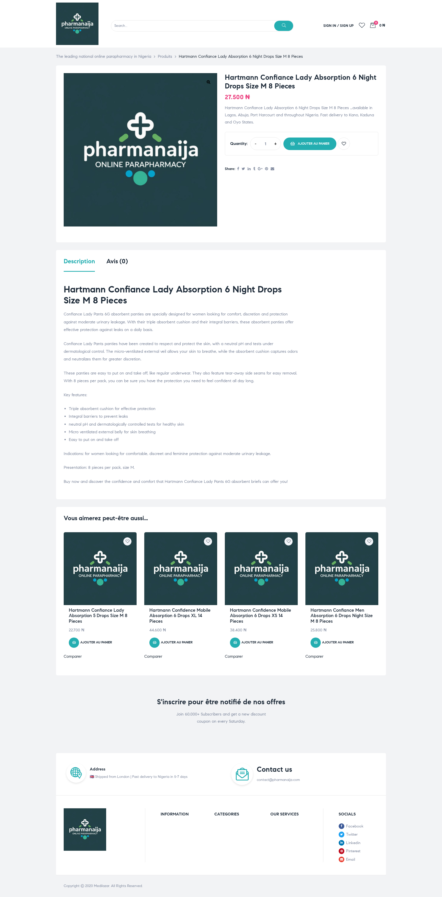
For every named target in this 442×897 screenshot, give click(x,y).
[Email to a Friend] (272, 169)
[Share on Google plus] (260, 169)
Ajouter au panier (313, 144)
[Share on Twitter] (243, 169)
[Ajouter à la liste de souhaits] (344, 144)
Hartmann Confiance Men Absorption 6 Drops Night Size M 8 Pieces (342, 615)
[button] (208, 81)
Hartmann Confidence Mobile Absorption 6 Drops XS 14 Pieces (260, 615)
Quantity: (239, 143)
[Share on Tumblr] (254, 169)
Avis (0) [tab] (117, 261)
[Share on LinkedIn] (249, 169)
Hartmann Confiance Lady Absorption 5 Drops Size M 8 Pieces (98, 615)
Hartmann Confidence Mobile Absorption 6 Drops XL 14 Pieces (180, 615)
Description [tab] (79, 261)
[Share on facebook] (238, 169)
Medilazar (101, 886)
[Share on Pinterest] (266, 169)
